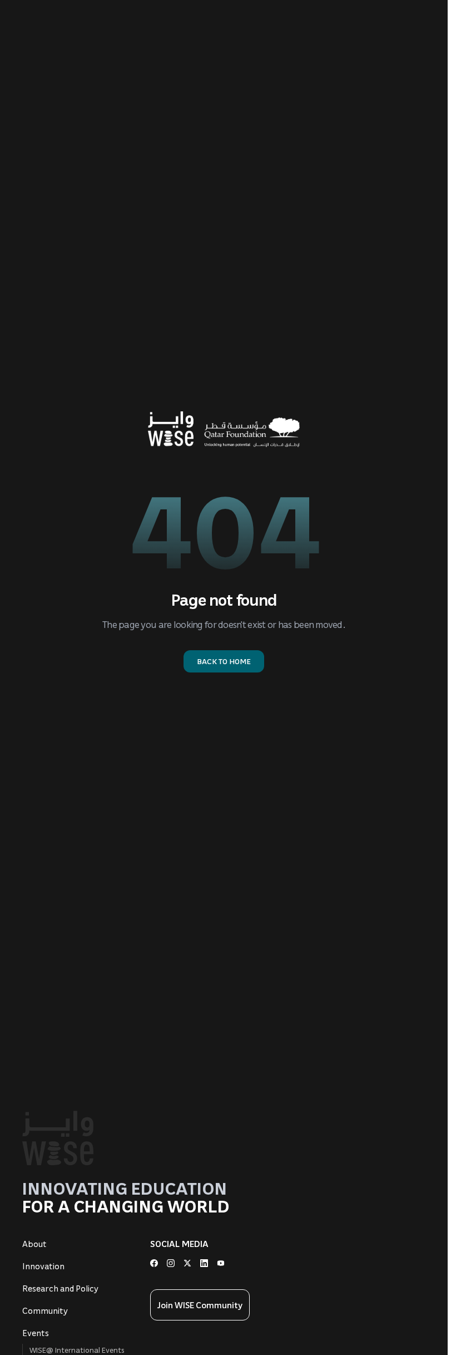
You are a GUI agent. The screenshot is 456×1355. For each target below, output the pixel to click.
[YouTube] (221, 1263)
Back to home (224, 661)
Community (45, 1310)
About (34, 1243)
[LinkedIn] (204, 1263)
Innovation (43, 1265)
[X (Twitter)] (187, 1263)
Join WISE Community (199, 1304)
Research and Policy (60, 1288)
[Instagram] (171, 1263)
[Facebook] (154, 1263)
